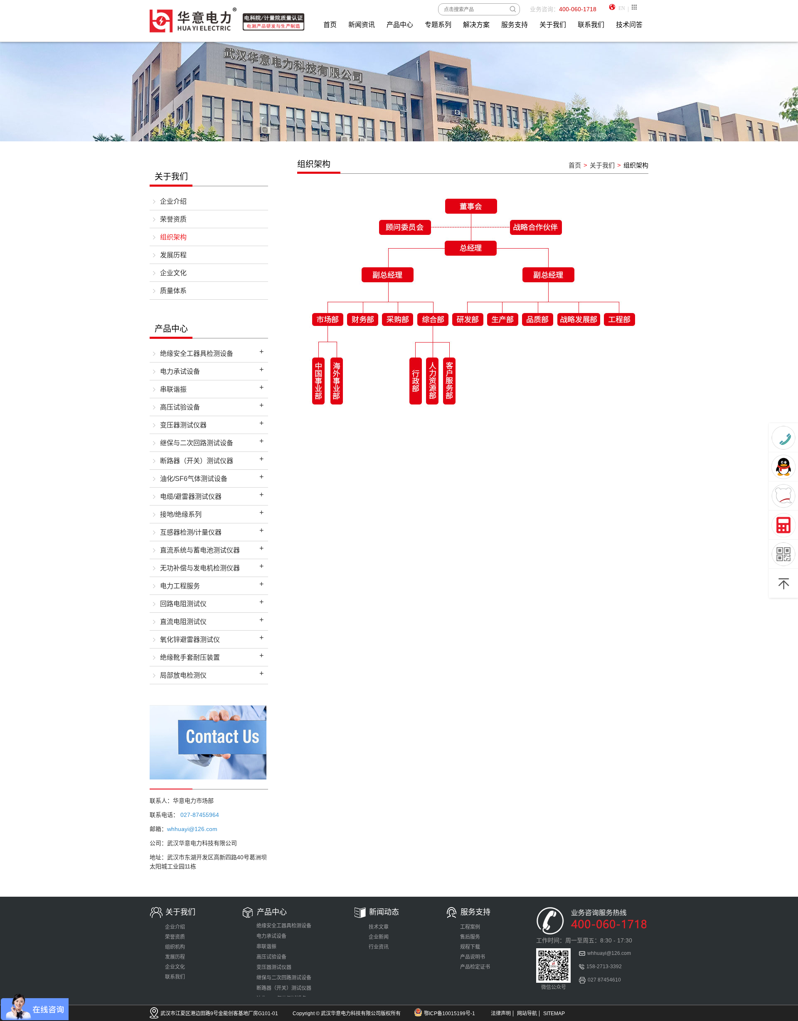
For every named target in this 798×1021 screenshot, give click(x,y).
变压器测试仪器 (183, 425)
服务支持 (514, 24)
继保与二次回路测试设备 (196, 442)
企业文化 (173, 272)
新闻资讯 (361, 24)
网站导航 (527, 1013)
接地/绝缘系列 (181, 514)
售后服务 (470, 937)
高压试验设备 (180, 407)
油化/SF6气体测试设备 (193, 478)
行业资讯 (379, 947)
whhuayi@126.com (609, 953)
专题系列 (438, 24)
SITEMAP (554, 1013)
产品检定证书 (475, 967)
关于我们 (552, 24)
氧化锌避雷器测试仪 (190, 639)
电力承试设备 (180, 371)
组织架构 (173, 237)
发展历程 (173, 255)
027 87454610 (604, 980)
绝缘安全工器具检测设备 (196, 353)
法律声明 (501, 1013)
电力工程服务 (180, 585)
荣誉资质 (173, 219)
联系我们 (591, 24)
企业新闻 (379, 937)
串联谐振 (173, 389)
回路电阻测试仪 (183, 603)
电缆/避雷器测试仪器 (191, 496)
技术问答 (629, 24)
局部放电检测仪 (183, 675)
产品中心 (400, 24)
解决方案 (476, 24)
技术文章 (379, 927)
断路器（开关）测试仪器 (196, 460)
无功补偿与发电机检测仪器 (200, 568)
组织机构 (175, 947)
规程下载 (470, 947)
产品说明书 (472, 957)
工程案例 (470, 927)
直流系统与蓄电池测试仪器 (200, 550)
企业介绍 (173, 201)
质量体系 (173, 290)
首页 (330, 24)
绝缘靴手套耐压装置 (190, 657)
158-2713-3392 (604, 966)
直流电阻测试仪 (183, 621)
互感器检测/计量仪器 (191, 532)
